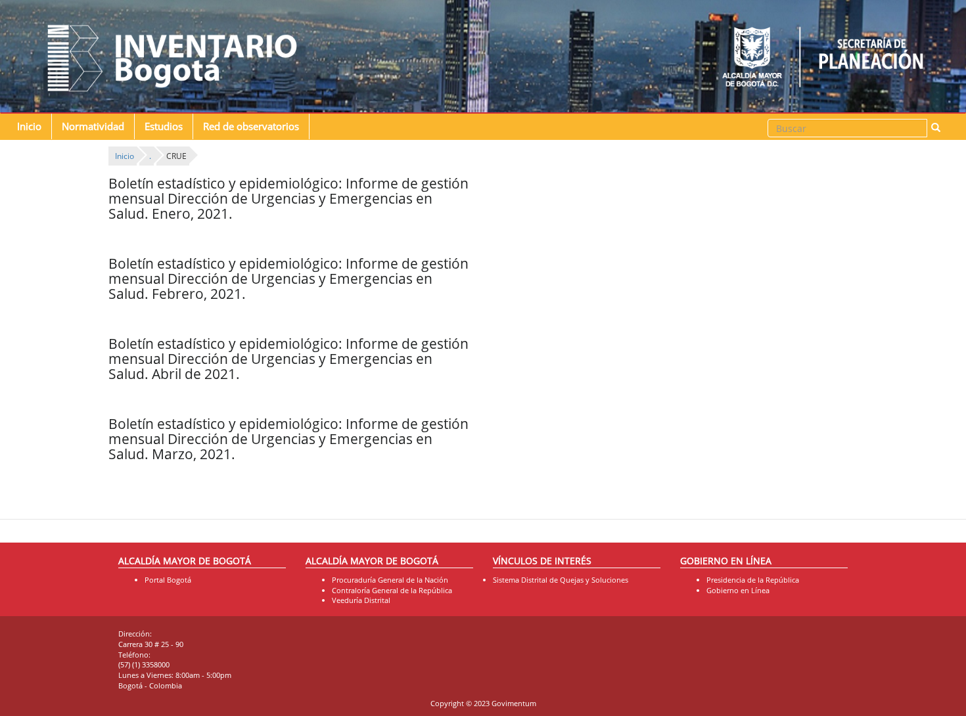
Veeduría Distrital (361, 600)
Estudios (164, 126)
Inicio (29, 126)
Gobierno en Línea (738, 590)
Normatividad (93, 126)
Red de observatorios (251, 126)
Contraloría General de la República (392, 590)
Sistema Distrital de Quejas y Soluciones (560, 580)
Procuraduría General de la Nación (390, 580)
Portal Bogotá (168, 580)
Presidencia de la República (752, 580)
